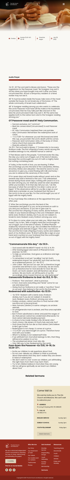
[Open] (39, 4)
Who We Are (32, 444)
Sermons (44, 470)
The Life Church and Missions (15, 445)
